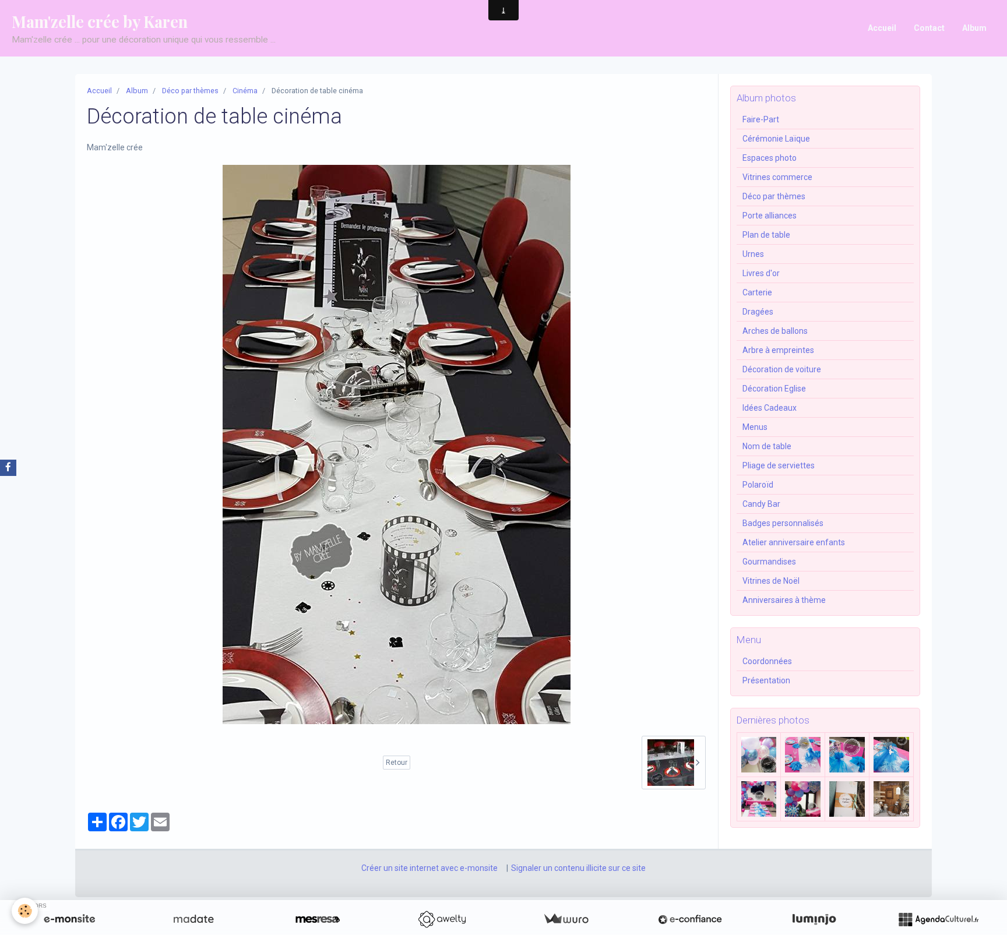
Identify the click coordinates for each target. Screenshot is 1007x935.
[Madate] (193, 919)
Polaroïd (757, 484)
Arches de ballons (775, 331)
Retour (396, 762)
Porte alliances (769, 215)
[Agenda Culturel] (938, 919)
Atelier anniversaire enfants (793, 542)
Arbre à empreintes (778, 350)
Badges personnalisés (782, 523)
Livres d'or (761, 273)
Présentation (766, 680)
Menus (754, 427)
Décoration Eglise (774, 388)
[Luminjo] (814, 919)
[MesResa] (317, 919)
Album (974, 28)
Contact (929, 28)
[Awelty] (441, 919)
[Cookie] (25, 911)
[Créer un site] (69, 919)
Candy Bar (761, 504)
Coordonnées (767, 661)
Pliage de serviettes (778, 465)
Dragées (757, 311)
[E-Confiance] (690, 919)
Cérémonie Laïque (776, 138)
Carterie (757, 292)
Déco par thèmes (190, 90)
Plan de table (766, 234)
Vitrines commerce (777, 177)
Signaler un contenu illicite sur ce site (578, 868)
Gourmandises (769, 561)
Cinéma (245, 90)
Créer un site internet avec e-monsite (429, 868)
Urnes (753, 254)
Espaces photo (769, 158)
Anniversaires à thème (784, 600)
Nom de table (766, 446)
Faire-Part (760, 119)
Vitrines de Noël (771, 580)
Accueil (882, 28)
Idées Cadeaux (769, 407)
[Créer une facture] (566, 919)
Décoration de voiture (781, 369)
